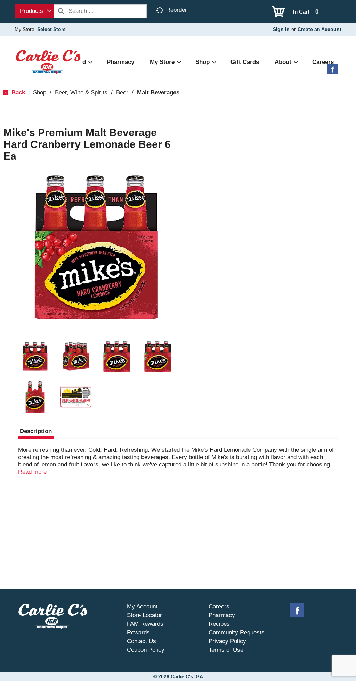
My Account (142, 606)
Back (17, 92)
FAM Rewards (145, 624)
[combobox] (34, 11)
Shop (39, 92)
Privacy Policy (227, 641)
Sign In (281, 29)
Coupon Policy (145, 650)
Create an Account (319, 29)
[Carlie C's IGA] (48, 61)
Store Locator (144, 615)
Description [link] (36, 431)
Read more (32, 471)
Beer (122, 92)
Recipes (219, 624)
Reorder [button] (176, 10)
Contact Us (141, 641)
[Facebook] (332, 71)
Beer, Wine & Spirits (81, 92)
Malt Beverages (158, 92)
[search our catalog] (61, 11)
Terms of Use (226, 650)
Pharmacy (222, 615)
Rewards (138, 632)
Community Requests (237, 632)
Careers (219, 606)
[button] (35, 356)
